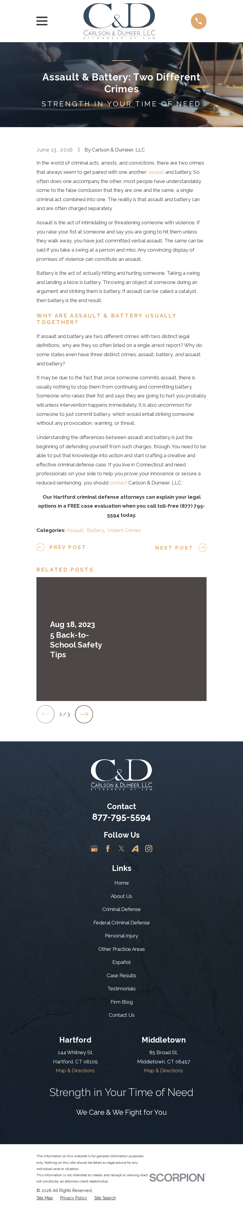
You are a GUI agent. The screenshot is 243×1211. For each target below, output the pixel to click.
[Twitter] (121, 848)
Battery (95, 530)
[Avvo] (135, 848)
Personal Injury (121, 936)
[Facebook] (107, 848)
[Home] (119, 21)
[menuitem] (44, 1198)
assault (156, 172)
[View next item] (84, 714)
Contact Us (122, 1015)
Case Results (121, 975)
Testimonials (121, 988)
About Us (121, 896)
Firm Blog (122, 1002)
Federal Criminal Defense (121, 923)
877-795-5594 (121, 816)
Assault (75, 530)
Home (121, 883)
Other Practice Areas (121, 949)
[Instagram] (148, 848)
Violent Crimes (124, 530)
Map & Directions (75, 1070)
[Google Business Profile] (94, 848)
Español (121, 962)
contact (118, 483)
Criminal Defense (121, 909)
